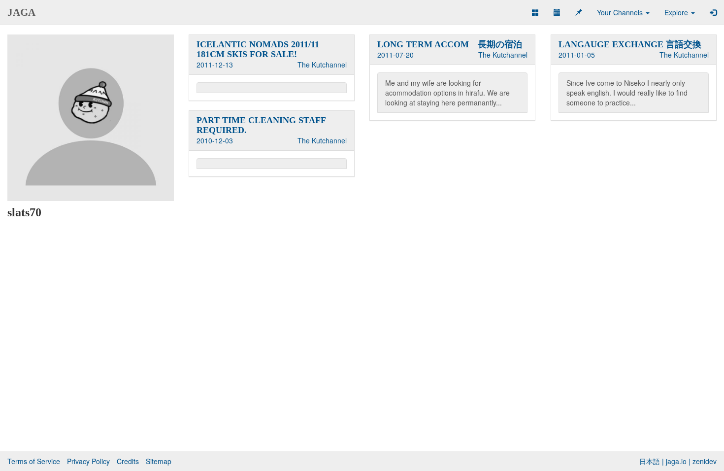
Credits (128, 461)
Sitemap (158, 461)
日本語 (649, 461)
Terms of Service (33, 461)
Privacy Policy (88, 461)
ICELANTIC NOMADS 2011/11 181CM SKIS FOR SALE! (258, 49)
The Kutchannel (322, 64)
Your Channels (621, 12)
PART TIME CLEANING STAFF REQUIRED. (261, 125)
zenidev (704, 461)
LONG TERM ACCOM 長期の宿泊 (449, 44)
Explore (677, 12)
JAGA (21, 12)
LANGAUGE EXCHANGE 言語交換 (630, 44)
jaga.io (676, 461)
